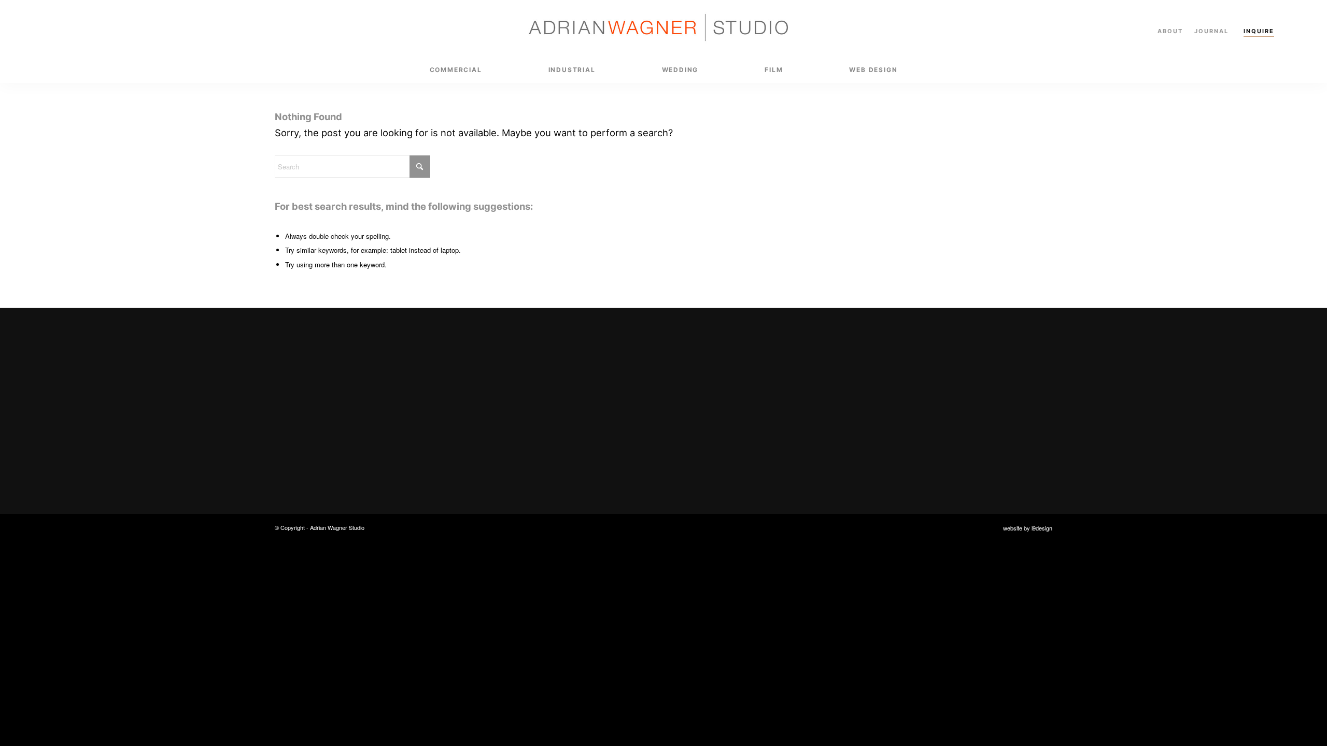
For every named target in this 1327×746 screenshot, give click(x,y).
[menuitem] (456, 70)
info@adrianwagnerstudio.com (958, 372)
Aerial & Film (718, 432)
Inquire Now (507, 445)
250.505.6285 (926, 392)
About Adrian (719, 452)
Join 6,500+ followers (954, 426)
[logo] (663, 28)
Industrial (712, 392)
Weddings (713, 412)
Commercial (717, 372)
